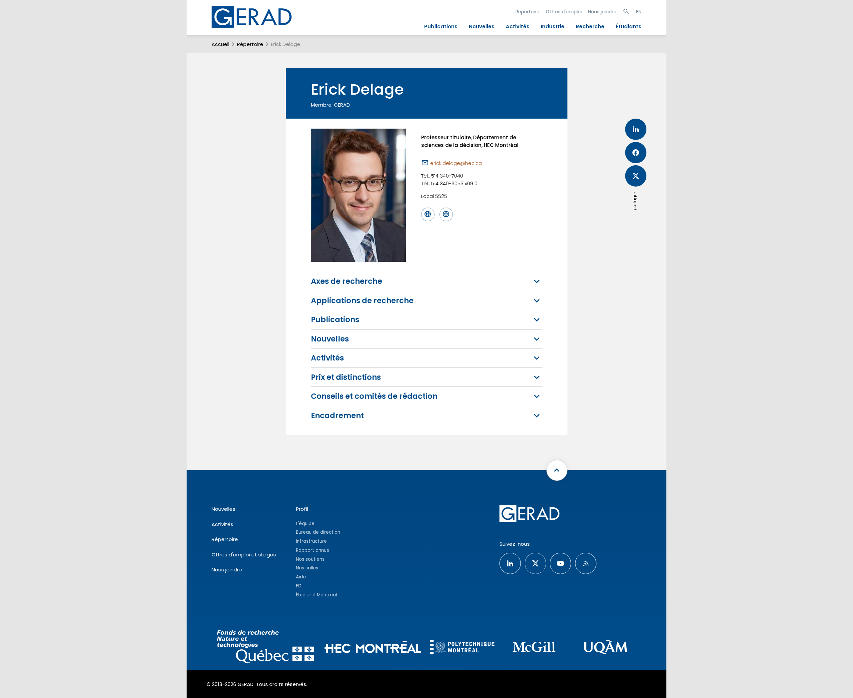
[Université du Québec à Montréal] (605, 648)
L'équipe (305, 523)
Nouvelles (481, 26)
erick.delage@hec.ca (456, 163)
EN (638, 11)
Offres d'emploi (564, 11)
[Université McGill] (534, 648)
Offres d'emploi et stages (244, 554)
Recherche (590, 26)
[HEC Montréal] (373, 648)
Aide (301, 577)
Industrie (552, 26)
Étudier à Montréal (316, 595)
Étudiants (628, 26)
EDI (299, 586)
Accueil (220, 44)
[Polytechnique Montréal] (462, 648)
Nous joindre (602, 11)
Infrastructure (311, 541)
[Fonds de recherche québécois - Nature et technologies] (265, 647)
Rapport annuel (313, 550)
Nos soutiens (310, 559)
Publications (440, 26)
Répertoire (527, 11)
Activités (517, 26)
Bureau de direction (318, 532)
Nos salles (307, 568)
